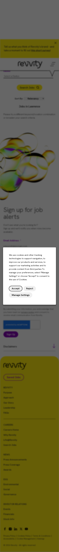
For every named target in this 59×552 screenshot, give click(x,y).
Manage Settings (21, 294)
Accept (15, 288)
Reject (29, 288)
